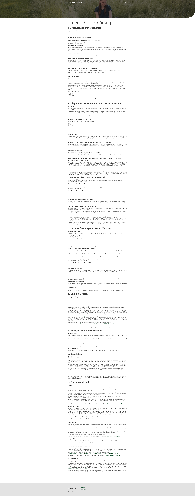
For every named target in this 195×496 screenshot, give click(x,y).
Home (105, 2)
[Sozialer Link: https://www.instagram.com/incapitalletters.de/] (69, 491)
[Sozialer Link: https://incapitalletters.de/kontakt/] (73, 491)
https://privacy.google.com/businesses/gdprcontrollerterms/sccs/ (105, 453)
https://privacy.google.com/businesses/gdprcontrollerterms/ (79, 453)
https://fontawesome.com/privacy (113, 436)
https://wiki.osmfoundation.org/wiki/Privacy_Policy (77, 468)
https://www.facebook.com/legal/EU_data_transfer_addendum (80, 323)
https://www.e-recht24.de (75, 476)
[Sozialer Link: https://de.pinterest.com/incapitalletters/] (71, 491)
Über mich (109, 2)
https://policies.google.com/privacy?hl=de (115, 403)
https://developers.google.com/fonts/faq (97, 418)
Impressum (83, 487)
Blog (125, 2)
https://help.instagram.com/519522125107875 (100, 323)
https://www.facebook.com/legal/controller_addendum (78, 316)
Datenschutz (83, 489)
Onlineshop (121, 2)
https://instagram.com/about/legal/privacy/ (105, 327)
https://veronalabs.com (81, 336)
